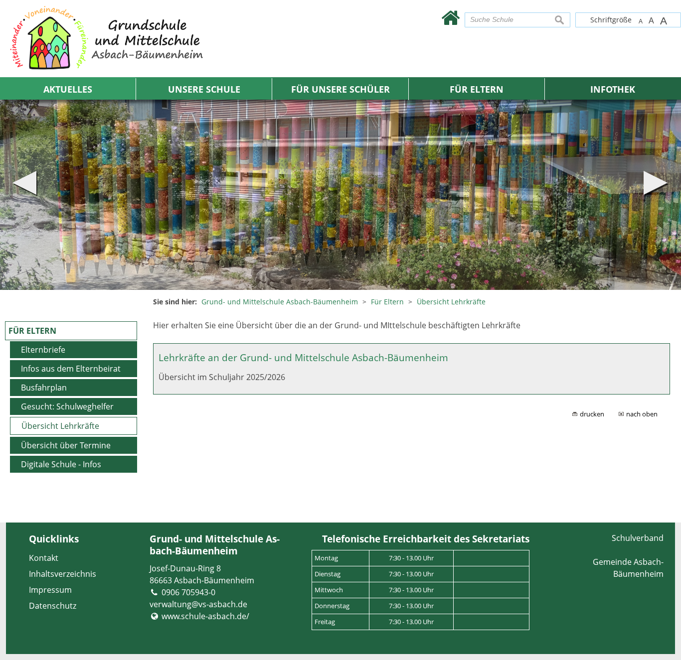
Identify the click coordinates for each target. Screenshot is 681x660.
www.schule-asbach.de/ (205, 616)
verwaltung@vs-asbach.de (198, 604)
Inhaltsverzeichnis (62, 573)
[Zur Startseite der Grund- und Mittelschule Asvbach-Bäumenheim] (450, 17)
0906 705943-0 (188, 592)
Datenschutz (52, 605)
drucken (592, 413)
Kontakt (43, 557)
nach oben (642, 413)
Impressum (50, 589)
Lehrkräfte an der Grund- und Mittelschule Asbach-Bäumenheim (303, 357)
